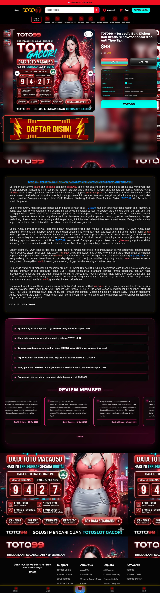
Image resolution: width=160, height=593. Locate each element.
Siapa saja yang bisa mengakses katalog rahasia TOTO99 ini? (49, 338)
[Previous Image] (17, 73)
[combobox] (69, 10)
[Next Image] (90, 73)
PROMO (16, 591)
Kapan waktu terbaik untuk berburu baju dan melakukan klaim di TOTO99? (56, 358)
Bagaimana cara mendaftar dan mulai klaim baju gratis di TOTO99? (52, 377)
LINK (112, 591)
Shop (16, 10)
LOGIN (114, 62)
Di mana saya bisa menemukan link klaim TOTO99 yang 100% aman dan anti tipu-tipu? (62, 348)
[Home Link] (32, 10)
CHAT (144, 591)
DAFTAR (143, 62)
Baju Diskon (137, 255)
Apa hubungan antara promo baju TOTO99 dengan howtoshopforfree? (54, 328)
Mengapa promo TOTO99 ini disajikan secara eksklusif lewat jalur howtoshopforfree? (62, 367)
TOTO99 (129, 104)
